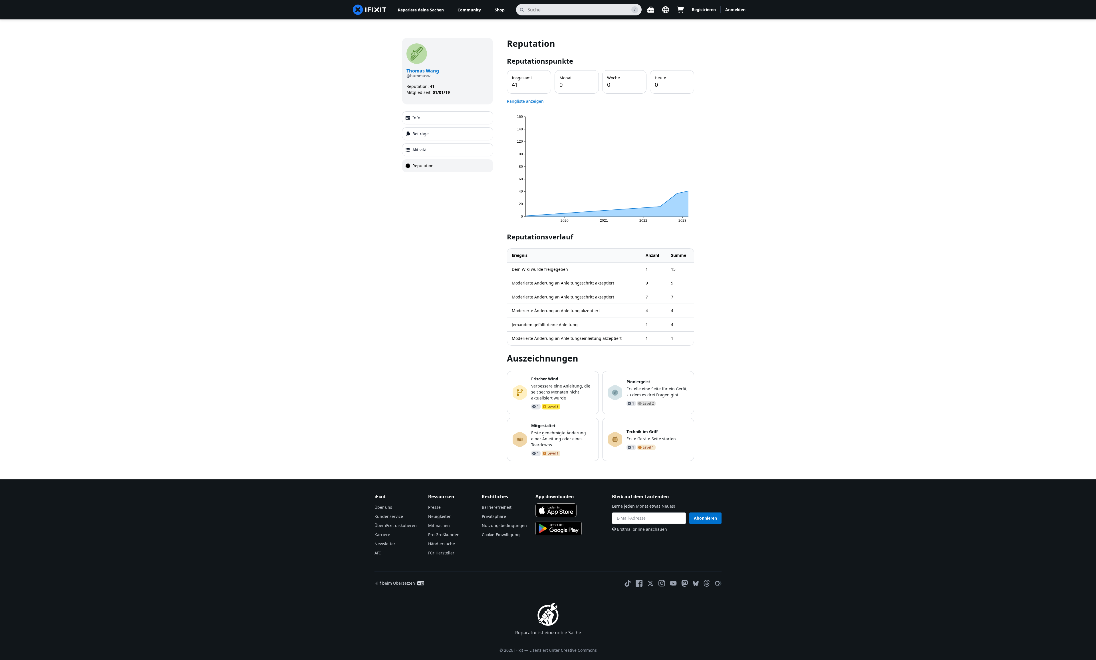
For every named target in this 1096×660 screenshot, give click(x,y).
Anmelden (735, 9)
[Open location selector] (665, 9)
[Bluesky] (696, 583)
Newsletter (384, 543)
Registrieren (704, 9)
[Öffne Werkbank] (650, 9)
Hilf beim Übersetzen (394, 583)
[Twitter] (650, 583)
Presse (434, 507)
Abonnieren (705, 518)
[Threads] (706, 583)
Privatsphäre (494, 516)
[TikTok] (627, 583)
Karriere (382, 534)
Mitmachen (439, 525)
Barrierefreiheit (496, 507)
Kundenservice (388, 516)
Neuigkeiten (440, 516)
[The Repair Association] (718, 583)
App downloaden (554, 496)
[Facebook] (639, 583)
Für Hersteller (441, 553)
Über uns (383, 507)
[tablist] (447, 142)
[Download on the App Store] (556, 510)
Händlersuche (441, 543)
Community (469, 10)
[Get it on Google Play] (558, 528)
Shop (500, 10)
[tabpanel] (600, 249)
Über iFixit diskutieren (395, 525)
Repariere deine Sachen (421, 10)
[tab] (447, 117)
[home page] (369, 10)
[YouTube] (673, 583)
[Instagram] (661, 583)
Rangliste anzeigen (525, 101)
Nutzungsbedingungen (504, 525)
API (377, 553)
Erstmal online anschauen (642, 529)
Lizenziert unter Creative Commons (563, 650)
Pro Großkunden (444, 534)
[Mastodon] (684, 583)
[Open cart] (680, 9)
